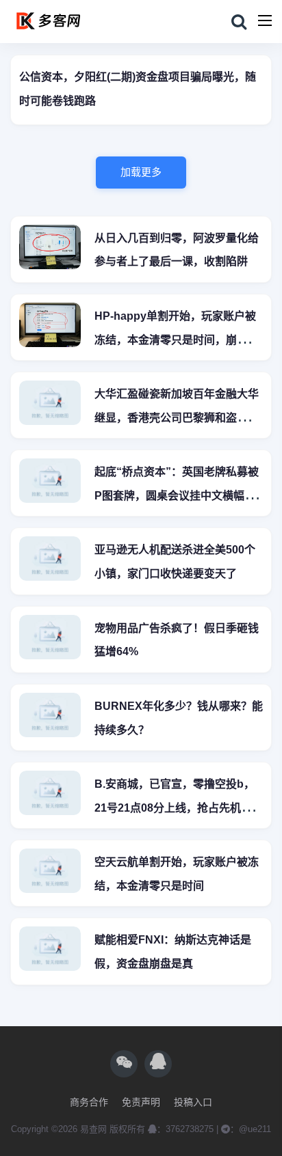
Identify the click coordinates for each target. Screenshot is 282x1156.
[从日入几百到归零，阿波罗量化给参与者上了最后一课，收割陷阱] (50, 249)
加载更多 (141, 172)
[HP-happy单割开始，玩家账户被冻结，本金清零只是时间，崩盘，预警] (50, 327)
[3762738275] (158, 1063)
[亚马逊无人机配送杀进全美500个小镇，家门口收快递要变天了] (50, 560)
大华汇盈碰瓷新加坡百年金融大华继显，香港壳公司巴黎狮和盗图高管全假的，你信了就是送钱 (176, 418)
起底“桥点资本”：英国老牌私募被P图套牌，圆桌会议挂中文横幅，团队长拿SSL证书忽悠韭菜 (176, 495)
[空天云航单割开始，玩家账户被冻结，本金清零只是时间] (50, 873)
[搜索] (238, 22)
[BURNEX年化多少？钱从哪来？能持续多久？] (50, 717)
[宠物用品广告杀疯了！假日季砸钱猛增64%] (50, 639)
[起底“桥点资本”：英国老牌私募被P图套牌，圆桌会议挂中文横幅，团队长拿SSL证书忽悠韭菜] (50, 482)
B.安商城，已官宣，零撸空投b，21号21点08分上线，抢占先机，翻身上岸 (178, 808)
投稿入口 (193, 1102)
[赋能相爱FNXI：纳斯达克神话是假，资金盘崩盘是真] (50, 950)
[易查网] (81, 22)
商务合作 (89, 1102)
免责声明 (141, 1102)
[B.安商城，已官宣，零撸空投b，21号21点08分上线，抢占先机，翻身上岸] (50, 795)
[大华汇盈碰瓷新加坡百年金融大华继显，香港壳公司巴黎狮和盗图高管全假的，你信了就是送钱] (50, 405)
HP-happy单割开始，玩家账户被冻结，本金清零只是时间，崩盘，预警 (176, 340)
